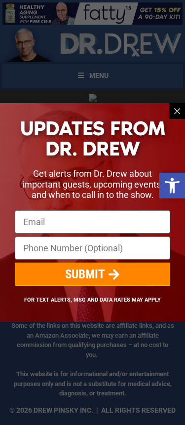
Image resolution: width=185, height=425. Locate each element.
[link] (172, 185)
